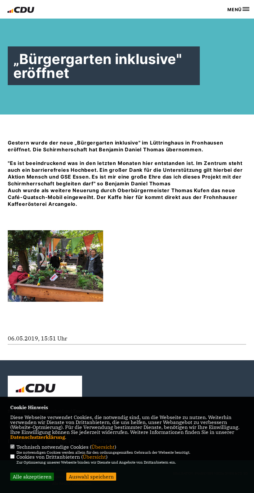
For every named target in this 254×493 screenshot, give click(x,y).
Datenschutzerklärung (37, 437)
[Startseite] (45, 388)
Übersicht (103, 447)
